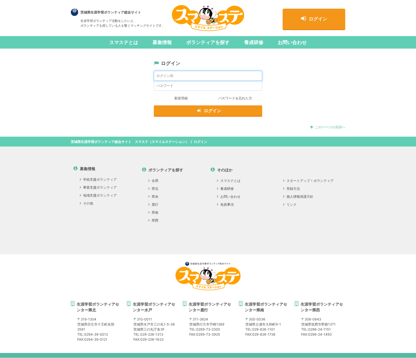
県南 (155, 212)
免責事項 (227, 204)
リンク (291, 204)
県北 (155, 188)
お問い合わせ (292, 42)
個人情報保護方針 (299, 196)
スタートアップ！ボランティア (310, 181)
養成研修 (253, 42)
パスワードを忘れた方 (235, 98)
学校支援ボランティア (100, 179)
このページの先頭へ (330, 127)
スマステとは (123, 42)
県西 (155, 220)
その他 (88, 203)
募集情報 (162, 42)
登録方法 (293, 188)
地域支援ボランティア (100, 195)
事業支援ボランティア (100, 187)
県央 (155, 196)
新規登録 (181, 98)
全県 (155, 181)
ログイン (318, 19)
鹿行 (155, 204)
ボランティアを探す (208, 42)
